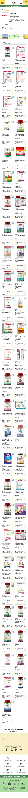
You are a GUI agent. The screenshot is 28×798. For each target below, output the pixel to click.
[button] (7, 2)
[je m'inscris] (24, 739)
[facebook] (7, 750)
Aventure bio (15, 795)
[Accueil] (2, 9)
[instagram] (12, 750)
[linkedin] (16, 750)
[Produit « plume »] (12, 48)
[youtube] (21, 750)
